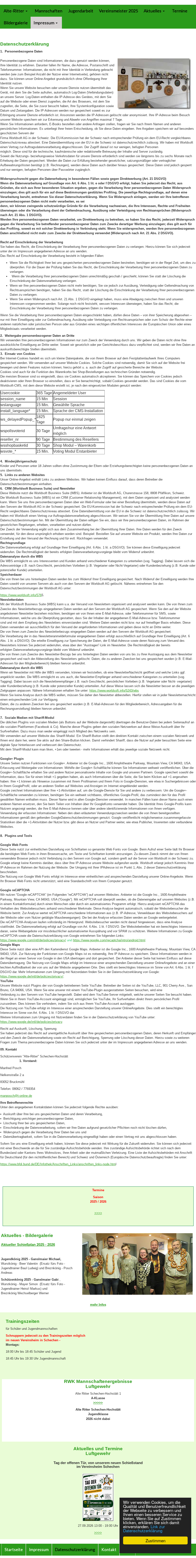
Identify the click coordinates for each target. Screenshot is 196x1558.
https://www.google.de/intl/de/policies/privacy (31, 1022)
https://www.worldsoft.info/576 (21, 595)
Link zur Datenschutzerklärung (144, 1528)
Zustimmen (155, 1540)
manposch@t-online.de (16, 1095)
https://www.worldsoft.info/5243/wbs (114, 690)
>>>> (98, 1213)
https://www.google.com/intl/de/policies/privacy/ (33, 940)
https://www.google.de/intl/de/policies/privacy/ (31, 976)
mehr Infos (98, 1304)
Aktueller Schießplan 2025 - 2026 (28, 1245)
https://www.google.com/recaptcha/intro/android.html (109, 940)
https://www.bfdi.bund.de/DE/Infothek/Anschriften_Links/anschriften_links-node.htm (58, 1164)
